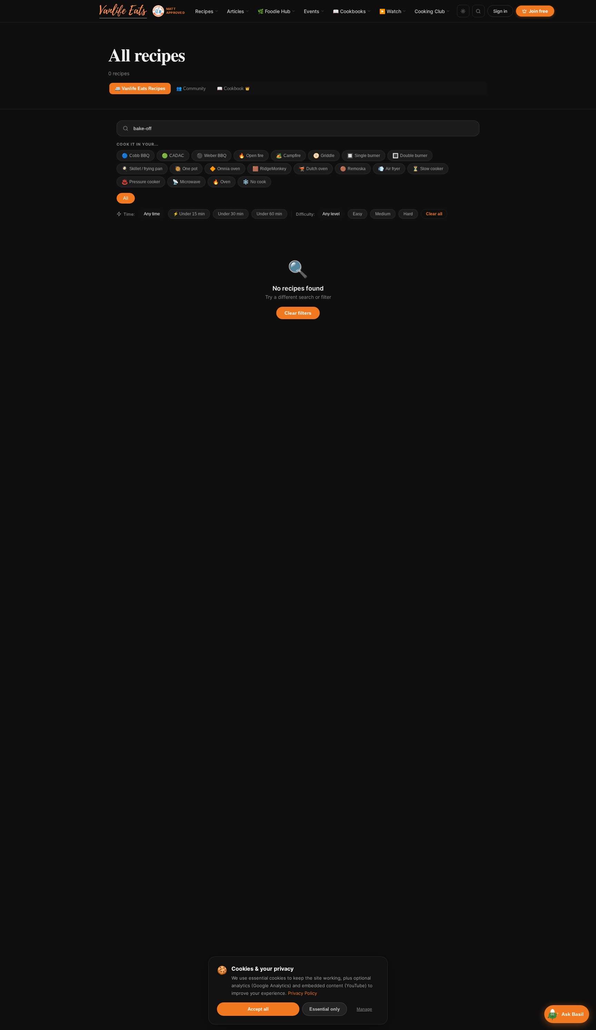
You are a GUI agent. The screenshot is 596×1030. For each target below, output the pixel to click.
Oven (221, 182)
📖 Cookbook (233, 88)
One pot (186, 168)
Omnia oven (225, 168)
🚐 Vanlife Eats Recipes (140, 88)
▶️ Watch (390, 11)
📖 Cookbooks (349, 11)
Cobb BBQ (135, 155)
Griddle (324, 155)
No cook (254, 182)
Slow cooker (428, 168)
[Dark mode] (463, 11)
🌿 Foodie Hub (274, 11)
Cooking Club (430, 11)
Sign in (500, 11)
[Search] (478, 11)
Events (311, 11)
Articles (235, 11)
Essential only (324, 1009)
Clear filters (298, 313)
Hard (408, 214)
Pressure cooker (141, 182)
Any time (152, 214)
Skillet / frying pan (142, 168)
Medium (382, 214)
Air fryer (389, 168)
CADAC (173, 155)
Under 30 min (231, 214)
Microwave (186, 182)
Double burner (410, 155)
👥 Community (191, 88)
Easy (357, 214)
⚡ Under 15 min (189, 214)
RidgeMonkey (269, 168)
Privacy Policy (302, 993)
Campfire (288, 155)
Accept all (258, 1009)
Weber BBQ (211, 155)
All (125, 198)
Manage (364, 1009)
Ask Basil (573, 1014)
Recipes (204, 11)
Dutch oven (313, 168)
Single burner (363, 155)
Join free (538, 11)
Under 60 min (269, 214)
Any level (331, 214)
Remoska (353, 168)
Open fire (251, 155)
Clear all (434, 214)
